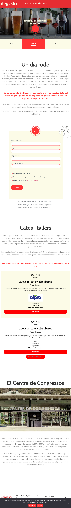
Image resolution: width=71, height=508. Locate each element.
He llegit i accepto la (25, 180)
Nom (13, 148)
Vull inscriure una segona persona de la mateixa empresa (30, 177)
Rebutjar (40, 505)
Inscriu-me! (35, 311)
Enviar (17, 187)
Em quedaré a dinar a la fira (21, 173)
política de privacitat (32, 180)
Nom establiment (17, 141)
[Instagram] (65, 498)
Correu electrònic (17, 163)
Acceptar (32, 505)
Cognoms (14, 156)
